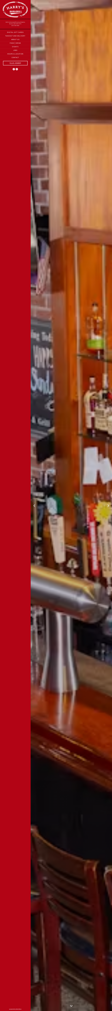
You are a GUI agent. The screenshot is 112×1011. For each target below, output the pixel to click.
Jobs (15, 50)
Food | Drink (15, 43)
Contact (15, 58)
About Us (15, 40)
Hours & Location (15, 54)
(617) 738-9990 (15, 25)
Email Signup (15, 63)
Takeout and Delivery (15, 36)
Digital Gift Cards (15, 32)
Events (15, 47)
